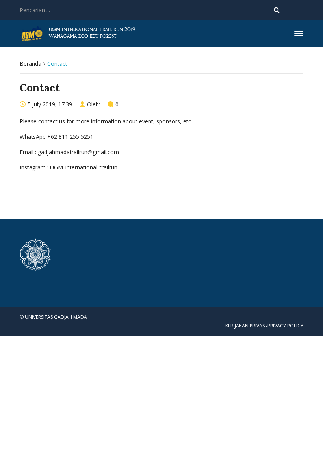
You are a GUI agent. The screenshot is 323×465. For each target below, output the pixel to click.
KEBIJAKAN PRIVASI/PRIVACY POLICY (264, 325)
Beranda (30, 63)
